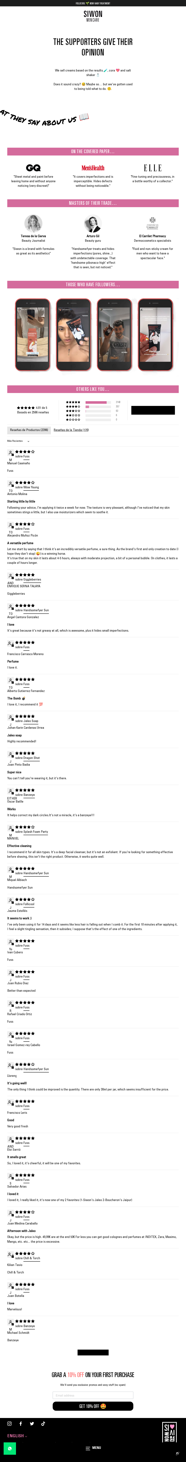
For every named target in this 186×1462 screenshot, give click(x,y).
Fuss (26, 456)
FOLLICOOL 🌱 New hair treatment (93, 3)
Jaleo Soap (30, 721)
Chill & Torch (31, 1258)
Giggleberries (32, 579)
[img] (33, 408)
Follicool (28, 904)
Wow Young (31, 487)
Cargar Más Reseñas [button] (93, 1353)
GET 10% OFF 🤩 (92, 1406)
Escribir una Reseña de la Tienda (153, 411)
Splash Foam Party (35, 832)
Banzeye (29, 795)
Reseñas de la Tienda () (71, 430)
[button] (73, 402)
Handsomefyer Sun (36, 610)
